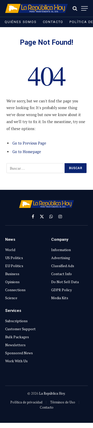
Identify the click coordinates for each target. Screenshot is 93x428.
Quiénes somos (21, 22)
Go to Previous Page (29, 143)
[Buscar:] (35, 168)
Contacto (53, 22)
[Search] (75, 8)
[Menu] (84, 8)
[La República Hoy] (36, 8)
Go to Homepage (26, 151)
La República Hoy (52, 393)
